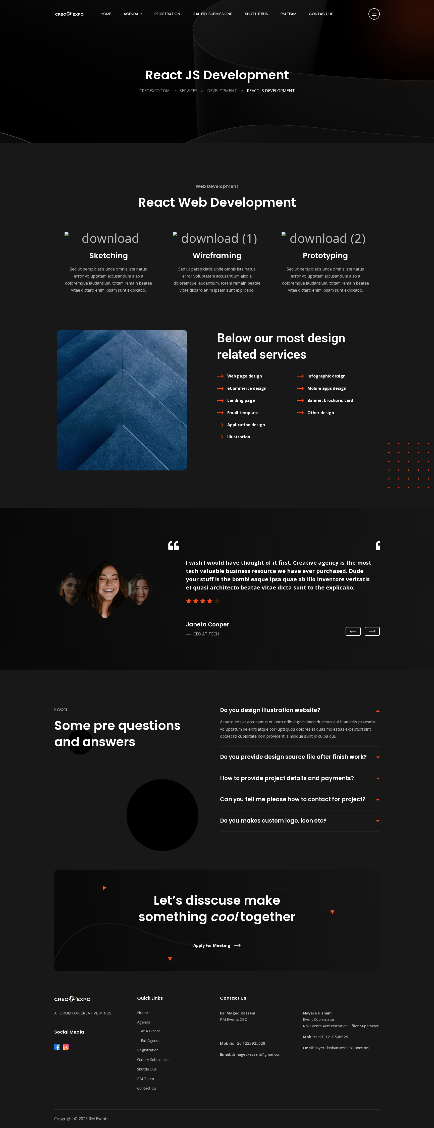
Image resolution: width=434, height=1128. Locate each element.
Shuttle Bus (256, 13)
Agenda (131, 13)
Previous (353, 632)
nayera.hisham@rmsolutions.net (342, 1047)
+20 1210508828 (333, 1036)
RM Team (288, 13)
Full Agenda (150, 1040)
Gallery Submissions (212, 13)
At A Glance (150, 1030)
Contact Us (321, 13)
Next (372, 631)
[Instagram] (66, 1047)
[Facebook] (57, 1047)
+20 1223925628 (250, 1043)
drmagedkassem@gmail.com (257, 1054)
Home (106, 13)
